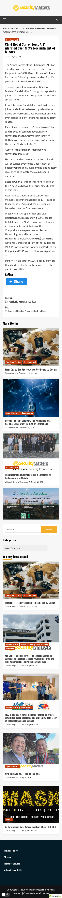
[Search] (57, 19)
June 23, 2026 (32, 830)
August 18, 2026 (32, 665)
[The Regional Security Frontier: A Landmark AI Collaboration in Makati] (31, 452)
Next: (25, 309)
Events (8, 819)
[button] (5, 895)
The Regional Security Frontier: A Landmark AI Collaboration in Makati (28, 476)
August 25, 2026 (27, 373)
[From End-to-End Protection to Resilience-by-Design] (31, 347)
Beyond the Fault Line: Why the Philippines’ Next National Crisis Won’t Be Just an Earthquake (28, 422)
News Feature (26, 707)
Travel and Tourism (13, 362)
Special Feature (12, 413)
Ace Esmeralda (12, 373)
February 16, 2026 (27, 427)
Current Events (12, 644)
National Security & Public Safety (34, 644)
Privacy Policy (11, 850)
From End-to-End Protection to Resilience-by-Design (31, 369)
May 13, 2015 (16, 57)
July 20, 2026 (26, 777)
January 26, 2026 (37, 482)
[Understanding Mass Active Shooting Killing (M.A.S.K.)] (31, 804)
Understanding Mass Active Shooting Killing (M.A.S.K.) (30, 826)
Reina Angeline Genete (15, 665)
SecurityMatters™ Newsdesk (17, 482)
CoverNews (29, 893)
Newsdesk (10, 648)
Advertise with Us (13, 870)
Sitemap (8, 857)
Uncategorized (12, 40)
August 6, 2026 (32, 724)
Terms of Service (12, 863)
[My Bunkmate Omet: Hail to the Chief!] (31, 751)
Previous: (20, 299)
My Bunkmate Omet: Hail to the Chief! (23, 773)
